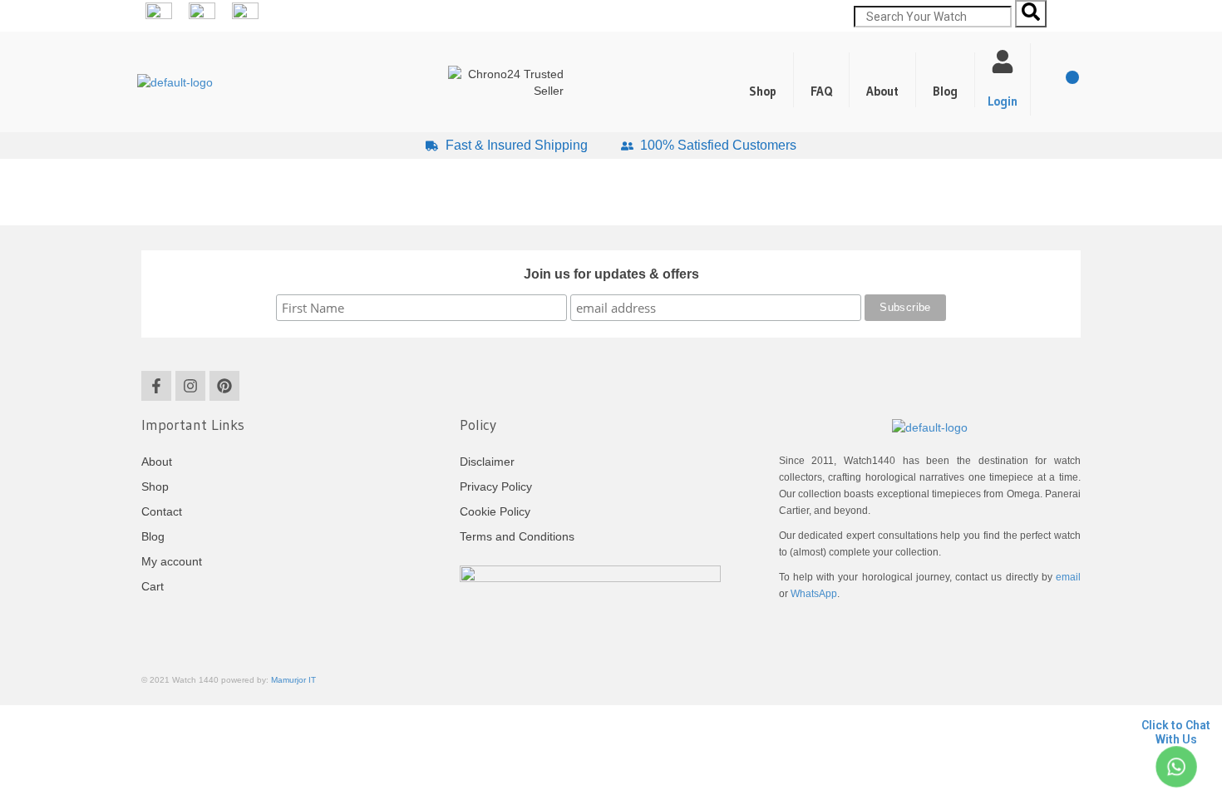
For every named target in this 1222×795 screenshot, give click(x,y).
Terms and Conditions (517, 536)
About (882, 91)
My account (171, 561)
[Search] (1031, 13)
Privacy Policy (496, 486)
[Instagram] (190, 386)
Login (1003, 101)
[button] (945, 79)
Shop (762, 91)
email (1068, 577)
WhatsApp (814, 594)
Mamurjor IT (293, 679)
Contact (161, 511)
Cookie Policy (495, 511)
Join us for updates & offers (611, 274)
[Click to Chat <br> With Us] (1175, 767)
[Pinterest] (224, 386)
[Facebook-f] (156, 386)
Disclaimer (487, 461)
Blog (945, 91)
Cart (152, 586)
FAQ (821, 91)
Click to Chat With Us (1175, 732)
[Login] (1002, 61)
